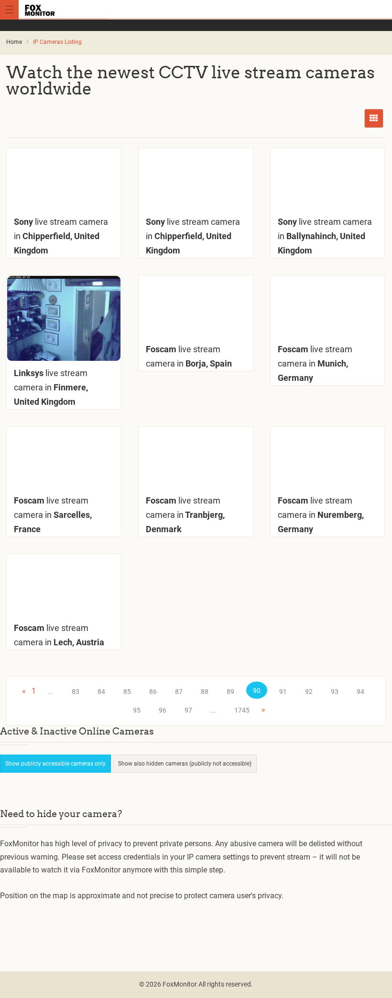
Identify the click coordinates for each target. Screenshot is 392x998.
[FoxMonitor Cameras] (196, 9)
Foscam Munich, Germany (315, 363)
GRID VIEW (373, 118)
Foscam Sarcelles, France (53, 514)
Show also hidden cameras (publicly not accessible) (184, 763)
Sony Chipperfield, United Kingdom (61, 236)
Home (14, 42)
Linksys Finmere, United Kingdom (51, 387)
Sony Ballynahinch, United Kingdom (325, 236)
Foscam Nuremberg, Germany (321, 514)
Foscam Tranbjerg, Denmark (185, 514)
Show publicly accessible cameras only (55, 763)
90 (257, 690)
